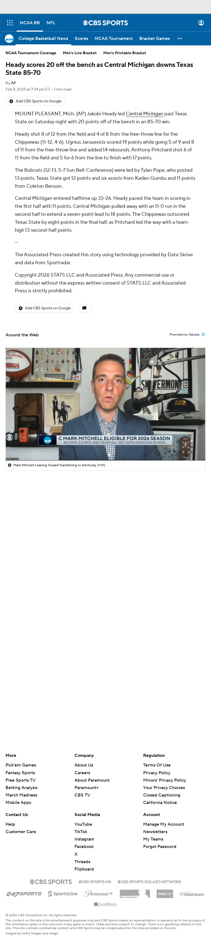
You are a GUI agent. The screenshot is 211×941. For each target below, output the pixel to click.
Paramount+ (86, 787)
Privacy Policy (156, 773)
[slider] (105, 444)
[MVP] (165, 891)
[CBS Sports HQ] (95, 881)
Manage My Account (163, 824)
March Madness (21, 795)
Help (10, 824)
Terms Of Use (157, 765)
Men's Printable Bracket (124, 53)
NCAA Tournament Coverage (30, 53)
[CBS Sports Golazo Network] (149, 881)
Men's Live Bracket (80, 53)
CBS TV (82, 795)
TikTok (80, 831)
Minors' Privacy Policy (164, 780)
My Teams (153, 839)
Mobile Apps (18, 802)
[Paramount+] (98, 892)
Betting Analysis (21, 787)
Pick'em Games (20, 765)
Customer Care (20, 831)
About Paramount (92, 780)
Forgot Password (159, 846)
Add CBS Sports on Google (39, 101)
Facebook (84, 846)
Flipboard (84, 869)
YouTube (83, 824)
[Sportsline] (63, 893)
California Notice (160, 802)
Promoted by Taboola (184, 335)
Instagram (84, 839)
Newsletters (155, 831)
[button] (9, 23)
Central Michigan (144, 114)
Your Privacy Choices (164, 787)
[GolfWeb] (105, 904)
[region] (105, 404)
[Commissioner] (135, 891)
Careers (82, 773)
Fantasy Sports (20, 773)
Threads (82, 861)
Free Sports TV (20, 780)
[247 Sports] (24, 893)
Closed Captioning (161, 795)
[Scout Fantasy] (192, 893)
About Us (83, 765)
